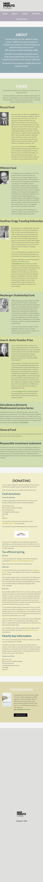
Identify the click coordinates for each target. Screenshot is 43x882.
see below (24, 66)
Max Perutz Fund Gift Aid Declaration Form (22, 561)
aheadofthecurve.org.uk (20, 715)
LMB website (24, 422)
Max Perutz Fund (34, 63)
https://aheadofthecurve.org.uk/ (22, 709)
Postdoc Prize (21, 391)
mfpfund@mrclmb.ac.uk (19, 263)
